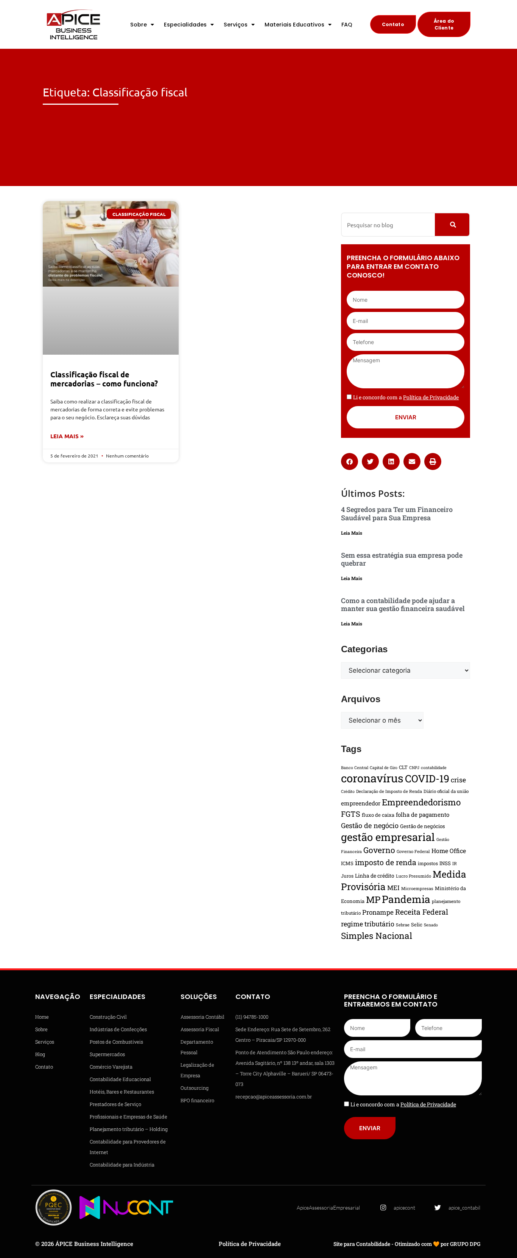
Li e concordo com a (406, 397)
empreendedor (360, 803)
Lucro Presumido (413, 876)
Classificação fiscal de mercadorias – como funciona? (104, 378)
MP (373, 899)
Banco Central (354, 767)
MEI (393, 887)
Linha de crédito (374, 875)
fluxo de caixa (378, 814)
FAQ (346, 24)
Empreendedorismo (421, 802)
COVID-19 (427, 778)
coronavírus (372, 778)
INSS (445, 863)
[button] (349, 461)
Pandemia (406, 899)
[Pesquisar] (452, 224)
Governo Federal (413, 851)
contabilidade (434, 767)
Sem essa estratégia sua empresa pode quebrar (401, 559)
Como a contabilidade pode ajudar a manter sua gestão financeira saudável (403, 604)
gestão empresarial (388, 837)
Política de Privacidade (250, 1243)
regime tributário (367, 923)
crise (458, 779)
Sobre (138, 24)
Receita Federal (421, 912)
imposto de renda (385, 862)
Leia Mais (351, 533)
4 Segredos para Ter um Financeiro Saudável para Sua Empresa (397, 513)
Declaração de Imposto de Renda (389, 791)
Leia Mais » (67, 436)
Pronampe (378, 912)
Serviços (236, 24)
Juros (347, 876)
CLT (403, 767)
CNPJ (414, 767)
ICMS (347, 863)
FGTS (350, 814)
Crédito (348, 791)
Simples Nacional (376, 935)
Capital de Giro (383, 767)
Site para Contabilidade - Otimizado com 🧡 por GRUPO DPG (406, 1243)
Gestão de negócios (422, 826)
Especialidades (185, 24)
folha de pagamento (422, 814)
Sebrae (403, 925)
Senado (431, 925)
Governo (379, 850)
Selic (416, 924)
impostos (428, 863)
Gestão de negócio (370, 825)
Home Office (448, 851)
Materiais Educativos (294, 24)
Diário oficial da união (446, 791)
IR (454, 863)
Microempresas (417, 888)
